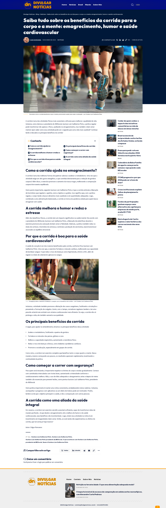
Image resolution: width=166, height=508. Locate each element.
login (40, 462)
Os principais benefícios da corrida (80, 146)
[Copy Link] (126, 40)
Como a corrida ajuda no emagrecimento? (39, 147)
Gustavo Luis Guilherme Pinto (41, 437)
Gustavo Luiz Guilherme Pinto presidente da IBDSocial (44, 439)
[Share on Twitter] (117, 40)
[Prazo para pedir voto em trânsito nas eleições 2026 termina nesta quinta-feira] (111, 152)
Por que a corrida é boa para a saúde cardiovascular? (44, 160)
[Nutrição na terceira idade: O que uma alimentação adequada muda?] (70, 487)
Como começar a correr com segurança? (76, 151)
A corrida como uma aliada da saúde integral (80, 158)
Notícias (61, 40)
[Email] (89, 450)
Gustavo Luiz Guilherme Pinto (62, 437)
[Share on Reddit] (123, 40)
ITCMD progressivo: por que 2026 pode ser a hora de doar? (129, 180)
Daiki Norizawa (35, 40)
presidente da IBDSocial (34, 442)
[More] (129, 40)
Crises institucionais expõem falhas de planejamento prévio (130, 192)
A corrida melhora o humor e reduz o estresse (44, 153)
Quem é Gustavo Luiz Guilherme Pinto (55, 442)
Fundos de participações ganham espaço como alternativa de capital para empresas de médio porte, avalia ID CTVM (129, 207)
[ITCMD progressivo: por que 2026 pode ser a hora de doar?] (111, 179)
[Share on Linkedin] (120, 40)
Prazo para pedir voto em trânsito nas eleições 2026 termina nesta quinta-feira (129, 153)
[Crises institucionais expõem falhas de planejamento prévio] (111, 192)
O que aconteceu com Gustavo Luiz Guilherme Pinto (80, 439)
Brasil (120, 158)
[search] (132, 5)
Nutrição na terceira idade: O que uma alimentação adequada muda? (105, 484)
